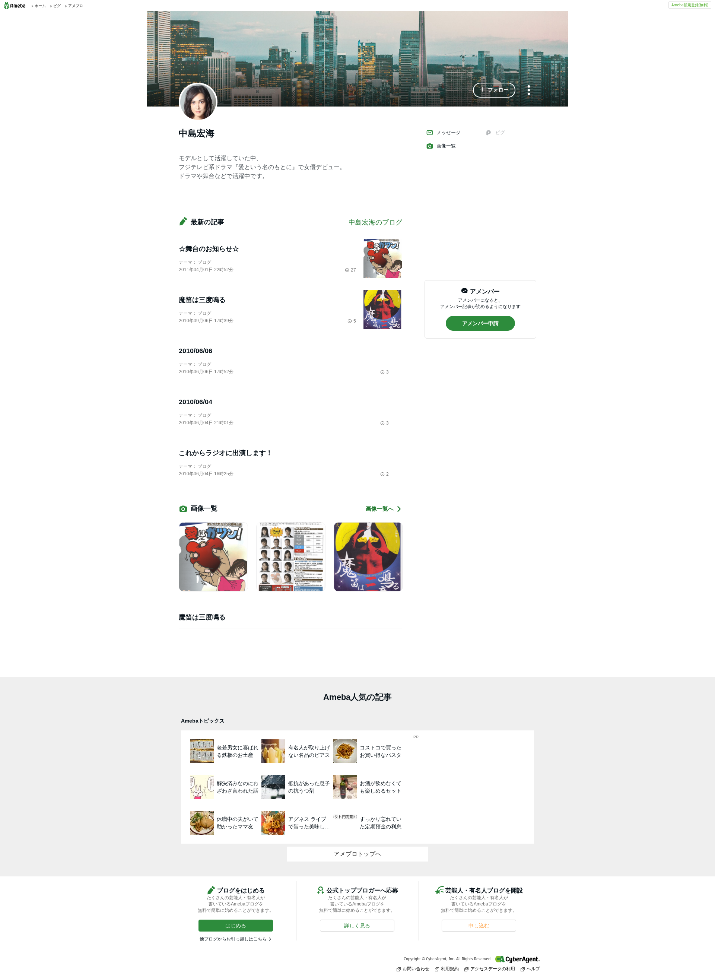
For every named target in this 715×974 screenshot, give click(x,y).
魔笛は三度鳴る (202, 300)
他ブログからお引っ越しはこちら (233, 939)
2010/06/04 (195, 402)
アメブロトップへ (357, 854)
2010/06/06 (195, 351)
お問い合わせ (416, 968)
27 (353, 270)
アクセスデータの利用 (492, 968)
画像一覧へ (380, 508)
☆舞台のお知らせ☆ (209, 249)
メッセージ (448, 132)
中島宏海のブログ (375, 222)
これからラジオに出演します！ (226, 453)
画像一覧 (446, 146)
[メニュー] (528, 91)
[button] (494, 90)
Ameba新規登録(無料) (689, 4)
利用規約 (450, 968)
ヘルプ (533, 968)
